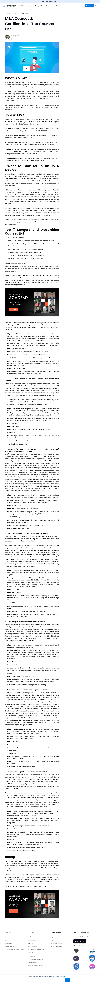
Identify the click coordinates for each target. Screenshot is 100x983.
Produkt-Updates (32, 946)
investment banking (43, 564)
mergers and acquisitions (21, 82)
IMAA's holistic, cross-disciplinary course (19, 454)
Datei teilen (31, 953)
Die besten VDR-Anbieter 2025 (36, 949)
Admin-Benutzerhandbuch (80, 937)
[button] (22, 5)
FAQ (52, 940)
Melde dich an (79, 941)
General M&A (25, 13)
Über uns (7, 937)
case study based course (26, 775)
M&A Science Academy (17, 875)
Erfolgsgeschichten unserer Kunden (14, 949)
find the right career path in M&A (34, 174)
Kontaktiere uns (9, 940)
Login (81, 6)
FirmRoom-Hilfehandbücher (35, 966)
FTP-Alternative (32, 956)
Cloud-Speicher (32, 962)
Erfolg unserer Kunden (11, 946)
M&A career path (45, 119)
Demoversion (8, 943)
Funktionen (31, 937)
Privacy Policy (63, 976)
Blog (16, 13)
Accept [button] (67, 980)
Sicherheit (30, 943)
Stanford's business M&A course (16, 693)
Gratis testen (89, 5)
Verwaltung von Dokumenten (36, 959)
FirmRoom (8, 13)
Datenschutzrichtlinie (56, 946)
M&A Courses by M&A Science (22, 266)
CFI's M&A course (11, 536)
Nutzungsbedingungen (57, 943)
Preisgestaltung (39, 6)
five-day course (14, 384)
